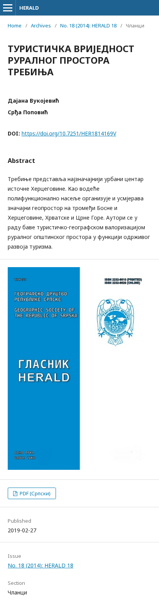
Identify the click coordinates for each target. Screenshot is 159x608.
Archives (41, 25)
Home (15, 25)
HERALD (29, 7)
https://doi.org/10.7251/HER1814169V (69, 133)
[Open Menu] (7, 7)
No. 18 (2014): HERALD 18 (88, 25)
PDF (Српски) (35, 493)
